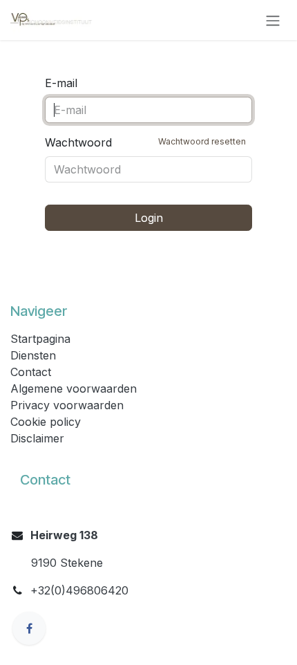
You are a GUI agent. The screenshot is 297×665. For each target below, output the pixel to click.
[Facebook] (29, 628)
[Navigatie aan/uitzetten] (273, 20)
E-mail (61, 83)
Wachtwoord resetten (202, 141)
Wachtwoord (145, 142)
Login (149, 218)
